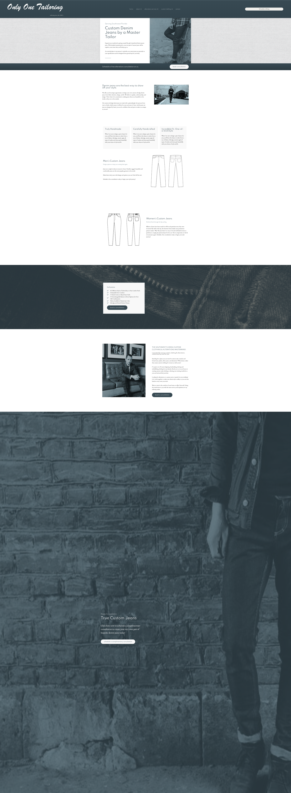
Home (131, 9)
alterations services (150, 9)
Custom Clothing (166, 9)
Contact (178, 9)
